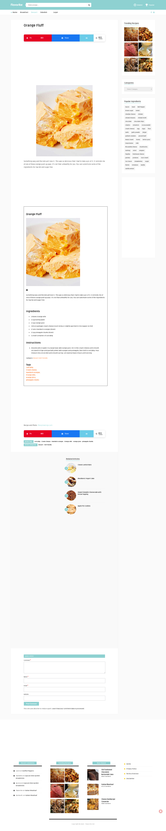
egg (138, 129)
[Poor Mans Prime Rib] (131, 50)
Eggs (143, 129)
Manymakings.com (45, 425)
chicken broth (142, 118)
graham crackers (130, 136)
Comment (27, 660)
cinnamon (136, 125)
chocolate (128, 121)
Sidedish (43, 12)
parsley (127, 158)
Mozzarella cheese (131, 147)
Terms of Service (132, 774)
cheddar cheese (130, 114)
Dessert (34, 12)
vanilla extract (129, 168)
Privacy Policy (131, 769)
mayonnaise (129, 143)
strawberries (138, 161)
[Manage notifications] (160, 811)
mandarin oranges (33, 372)
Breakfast (24, 12)
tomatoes (135, 165)
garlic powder (135, 132)
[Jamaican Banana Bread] (131, 34)
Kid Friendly (43, 358)
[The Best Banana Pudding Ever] (145, 50)
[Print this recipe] (27, 290)
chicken (140, 114)
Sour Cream (144, 158)
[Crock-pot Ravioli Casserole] (145, 65)
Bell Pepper (141, 107)
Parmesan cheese (138, 154)
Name (26, 677)
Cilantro (127, 125)
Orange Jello (30, 375)
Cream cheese (31, 370)
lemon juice (146, 139)
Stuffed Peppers (28, 771)
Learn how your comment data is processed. (68, 709)
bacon (127, 107)
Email (26, 686)
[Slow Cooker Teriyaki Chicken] (145, 34)
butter (138, 110)
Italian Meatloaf (31, 790)
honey (138, 139)
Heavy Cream (129, 139)
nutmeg (127, 150)
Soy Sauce (128, 161)
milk (137, 143)
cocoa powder (146, 125)
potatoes (135, 158)
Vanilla (143, 165)
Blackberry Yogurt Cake (86, 478)
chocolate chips (139, 121)
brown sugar (129, 110)
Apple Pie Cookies (84, 506)
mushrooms (143, 147)
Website (26, 694)
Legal (55, 12)
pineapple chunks (32, 380)
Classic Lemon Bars (84, 465)
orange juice (30, 377)
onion (134, 150)
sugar (147, 161)
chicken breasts (130, 118)
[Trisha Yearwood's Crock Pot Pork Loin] (131, 65)
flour (149, 129)
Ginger (144, 132)
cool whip (29, 367)
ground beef (142, 136)
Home (14, 12)
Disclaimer (130, 779)
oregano (141, 150)
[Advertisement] (64, 62)
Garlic (127, 132)
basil (133, 107)
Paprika (127, 154)
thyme (127, 165)
